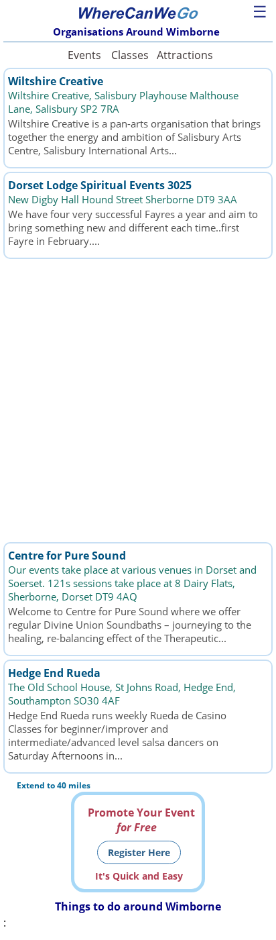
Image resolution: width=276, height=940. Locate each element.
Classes (130, 55)
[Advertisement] (138, 400)
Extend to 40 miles (53, 785)
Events (84, 55)
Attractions (184, 55)
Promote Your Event (141, 820)
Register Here (139, 852)
